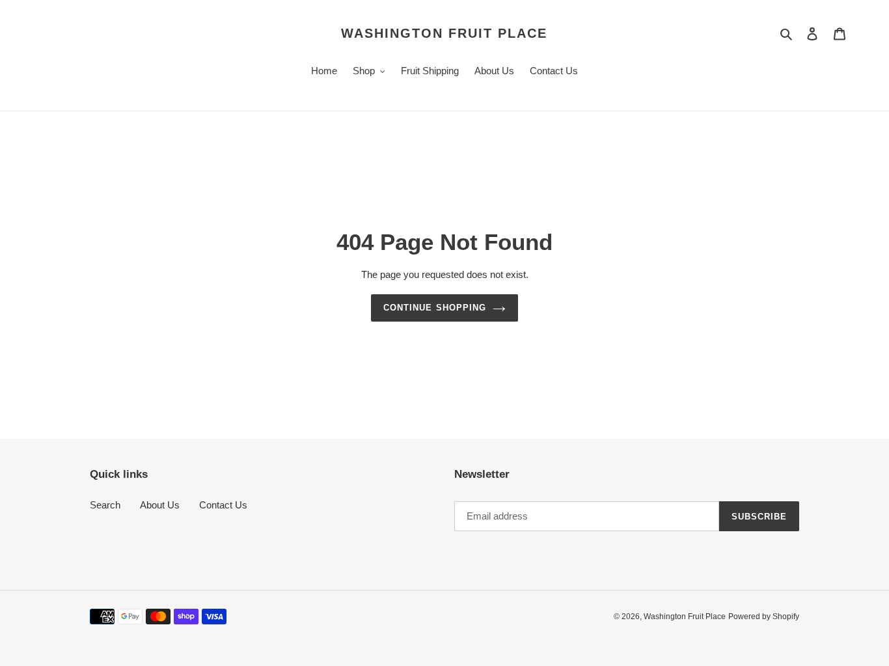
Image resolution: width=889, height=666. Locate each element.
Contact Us (223, 504)
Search (105, 504)
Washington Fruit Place (444, 33)
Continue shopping (434, 307)
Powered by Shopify (763, 616)
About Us (160, 504)
